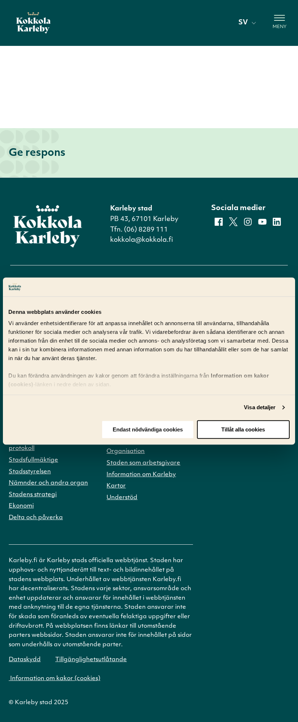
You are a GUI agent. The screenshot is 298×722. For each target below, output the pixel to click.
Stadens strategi (33, 495)
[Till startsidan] (33, 23)
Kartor (116, 486)
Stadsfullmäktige (33, 460)
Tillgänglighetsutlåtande (91, 660)
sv (243, 23)
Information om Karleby (141, 475)
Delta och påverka (36, 518)
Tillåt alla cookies (243, 429)
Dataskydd (25, 660)
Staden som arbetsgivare (143, 463)
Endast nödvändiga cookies (148, 429)
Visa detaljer (259, 408)
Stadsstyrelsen (30, 472)
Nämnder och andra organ (48, 483)
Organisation (125, 451)
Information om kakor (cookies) (54, 679)
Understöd (121, 498)
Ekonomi (21, 506)
